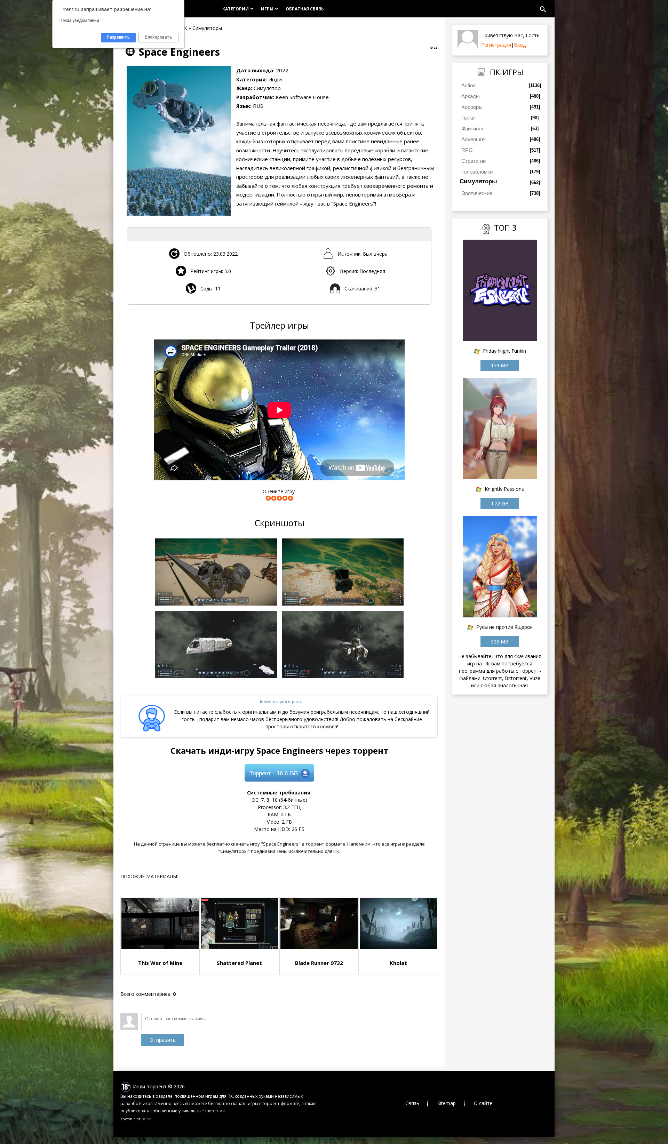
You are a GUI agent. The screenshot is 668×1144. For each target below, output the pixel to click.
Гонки (468, 118)
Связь (412, 1103)
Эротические (476, 193)
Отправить (163, 1040)
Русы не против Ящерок (504, 627)
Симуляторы (478, 181)
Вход (520, 44)
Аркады (470, 96)
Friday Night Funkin (504, 350)
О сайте (483, 1103)
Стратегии (473, 161)
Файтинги (472, 128)
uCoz (146, 1118)
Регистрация (496, 44)
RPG (467, 150)
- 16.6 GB (273, 773)
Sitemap (446, 1103)
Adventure (473, 139)
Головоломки (477, 172)
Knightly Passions (504, 489)
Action (468, 85)
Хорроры (472, 107)
